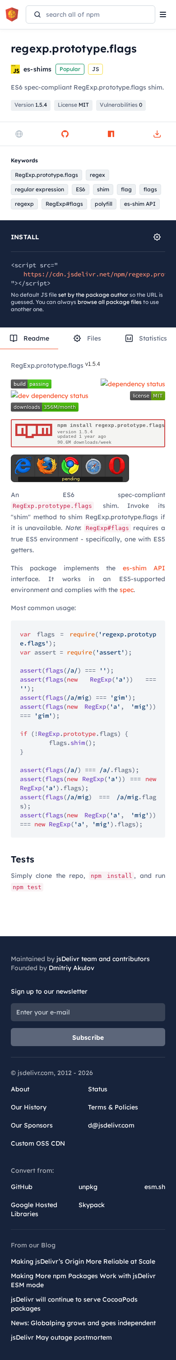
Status (97, 1089)
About (20, 1089)
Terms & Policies (113, 1107)
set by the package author (93, 294)
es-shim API (144, 568)
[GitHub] (65, 134)
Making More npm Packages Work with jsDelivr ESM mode (83, 1280)
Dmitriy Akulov (71, 968)
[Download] (157, 134)
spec (127, 590)
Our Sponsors (32, 1125)
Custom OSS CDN (38, 1143)
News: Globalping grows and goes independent (83, 1323)
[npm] (111, 134)
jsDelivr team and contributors (103, 959)
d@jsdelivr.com (111, 1125)
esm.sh (154, 1187)
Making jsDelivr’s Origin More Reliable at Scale (83, 1261)
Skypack (92, 1205)
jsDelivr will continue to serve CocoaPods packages (74, 1304)
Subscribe (88, 1037)
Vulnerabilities (121, 104)
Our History (28, 1107)
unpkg (88, 1187)
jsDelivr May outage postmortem (61, 1337)
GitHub (21, 1187)
